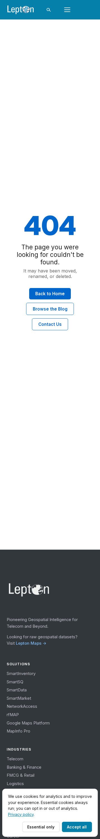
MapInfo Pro (18, 731)
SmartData (17, 689)
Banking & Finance (24, 767)
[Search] (48, 9)
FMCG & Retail (20, 775)
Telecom (15, 758)
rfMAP (13, 714)
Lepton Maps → (31, 643)
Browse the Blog (50, 309)
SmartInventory (21, 673)
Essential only (40, 827)
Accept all (77, 827)
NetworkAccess (22, 706)
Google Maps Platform (28, 723)
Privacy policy (21, 814)
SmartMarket (19, 698)
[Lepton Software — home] (21, 9)
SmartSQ (15, 681)
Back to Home (50, 293)
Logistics (15, 783)
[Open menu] (67, 10)
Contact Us (50, 324)
